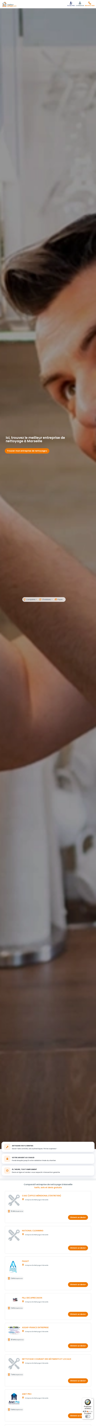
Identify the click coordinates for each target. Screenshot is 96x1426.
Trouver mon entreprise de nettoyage (26, 450)
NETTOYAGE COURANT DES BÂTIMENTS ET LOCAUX (46, 1359)
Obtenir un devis (77, 1217)
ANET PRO (27, 1394)
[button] (89, 3)
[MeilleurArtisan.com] (9, 4)
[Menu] (92, 1399)
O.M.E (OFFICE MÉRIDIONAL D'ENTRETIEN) (41, 1195)
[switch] (87, 1416)
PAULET (25, 1261)
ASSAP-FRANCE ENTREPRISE (35, 1327)
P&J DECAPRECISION (32, 1297)
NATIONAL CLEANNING (32, 1230)
